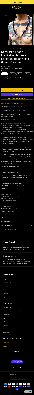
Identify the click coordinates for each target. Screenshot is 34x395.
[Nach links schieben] (13, 48)
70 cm (19, 74)
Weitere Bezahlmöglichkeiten (17, 98)
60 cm (4, 74)
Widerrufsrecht (7, 282)
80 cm (4, 77)
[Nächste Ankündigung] (32, 2)
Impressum (6, 290)
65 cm (12, 74)
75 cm (27, 74)
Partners (5, 329)
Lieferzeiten (6, 286)
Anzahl (2, 81)
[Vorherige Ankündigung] (1, 2)
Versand (7, 68)
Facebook (6, 346)
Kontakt (5, 279)
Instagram (6, 342)
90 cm (19, 77)
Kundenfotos (6, 332)
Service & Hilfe (7, 307)
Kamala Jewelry (14, 392)
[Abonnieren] (26, 356)
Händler (5, 321)
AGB (4, 297)
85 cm (12, 77)
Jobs (4, 318)
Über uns (5, 293)
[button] (2, 7)
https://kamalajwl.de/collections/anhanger (13, 185)
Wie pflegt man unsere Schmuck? (12, 311)
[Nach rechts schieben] (20, 48)
